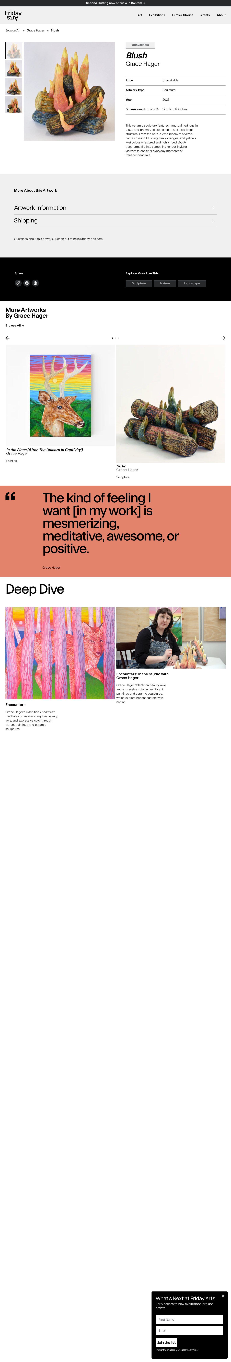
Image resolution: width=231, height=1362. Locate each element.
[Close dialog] (223, 1296)
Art (139, 15)
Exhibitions (157, 15)
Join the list (166, 1342)
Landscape (192, 283)
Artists (205, 15)
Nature (165, 283)
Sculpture (139, 283)
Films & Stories (182, 15)
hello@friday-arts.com (88, 239)
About (221, 15)
